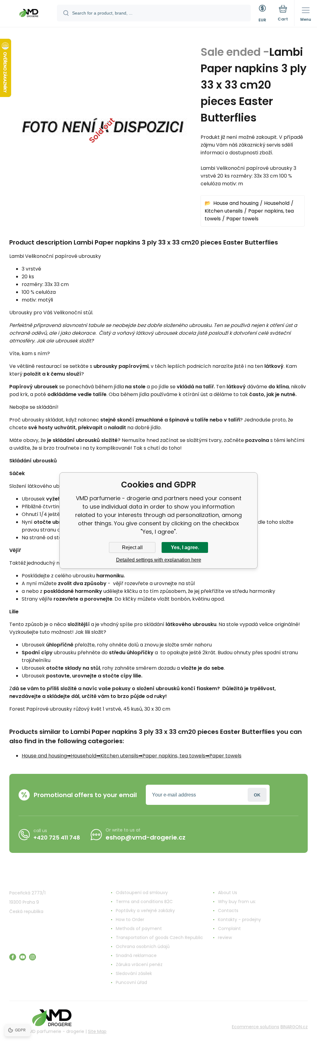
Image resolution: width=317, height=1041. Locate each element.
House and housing (235, 203)
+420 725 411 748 (56, 837)
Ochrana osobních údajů (143, 946)
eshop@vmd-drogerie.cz (145, 837)
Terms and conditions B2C (144, 901)
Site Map (97, 1031)
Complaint (229, 928)
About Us (227, 892)
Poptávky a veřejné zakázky (145, 910)
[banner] (28, 14)
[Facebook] (12, 957)
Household (276, 203)
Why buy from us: (237, 901)
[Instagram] (32, 957)
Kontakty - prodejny (239, 919)
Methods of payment (139, 928)
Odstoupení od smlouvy (142, 892)
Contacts (228, 910)
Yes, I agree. (185, 547)
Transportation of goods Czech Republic (159, 937)
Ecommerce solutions (255, 1027)
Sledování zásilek (134, 973)
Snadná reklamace (136, 955)
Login (257, 795)
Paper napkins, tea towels (173, 755)
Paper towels (242, 218)
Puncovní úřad (131, 982)
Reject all (132, 547)
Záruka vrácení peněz (139, 964)
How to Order (130, 919)
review (225, 937)
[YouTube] (22, 957)
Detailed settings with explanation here (158, 559)
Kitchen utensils (224, 210)
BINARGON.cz (294, 1027)
